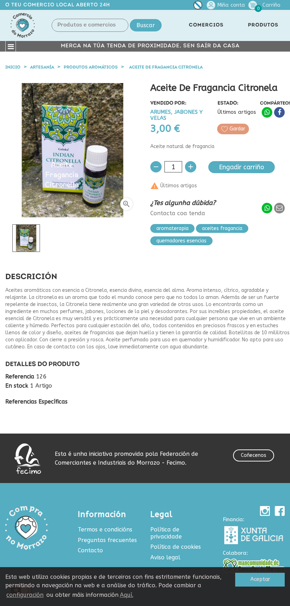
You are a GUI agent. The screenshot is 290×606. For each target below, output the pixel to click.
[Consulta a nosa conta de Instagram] (265, 511)
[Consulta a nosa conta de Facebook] (280, 511)
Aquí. (126, 595)
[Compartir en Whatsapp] (267, 112)
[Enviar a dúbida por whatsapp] (267, 208)
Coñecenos (253, 455)
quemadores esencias (181, 241)
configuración (25, 595)
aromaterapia (172, 228)
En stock (16, 386)
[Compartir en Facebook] (279, 112)
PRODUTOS (263, 25)
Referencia (19, 376)
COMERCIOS (206, 25)
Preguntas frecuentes (107, 540)
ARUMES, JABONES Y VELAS (176, 115)
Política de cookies (175, 546)
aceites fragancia (222, 228)
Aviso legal (165, 557)
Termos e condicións (105, 529)
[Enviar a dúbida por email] (279, 208)
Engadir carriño (241, 167)
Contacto (90, 550)
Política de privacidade (166, 533)
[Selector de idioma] (198, 6)
